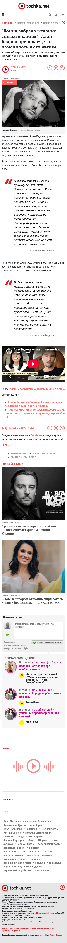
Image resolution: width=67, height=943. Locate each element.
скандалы (55, 862)
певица (35, 859)
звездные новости (14, 847)
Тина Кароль (35, 836)
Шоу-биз (43, 840)
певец (24, 859)
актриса (8, 844)
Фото (31, 840)
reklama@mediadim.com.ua (46, 913)
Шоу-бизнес (9, 82)
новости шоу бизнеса (39, 855)
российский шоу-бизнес (17, 862)
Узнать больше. (56, 935)
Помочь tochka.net (28, 22)
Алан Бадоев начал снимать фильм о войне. (37, 389)
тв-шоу (18, 866)
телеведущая (34, 866)
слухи (6, 866)
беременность (25, 844)
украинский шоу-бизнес (17, 870)
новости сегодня (13, 855)
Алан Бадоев (18, 453)
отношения (10, 859)
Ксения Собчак (12, 832)
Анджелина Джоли (14, 825)
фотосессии (42, 870)
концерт (34, 847)
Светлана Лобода (13, 836)
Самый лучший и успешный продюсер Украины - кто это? (40, 693)
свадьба (40, 862)
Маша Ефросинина (44, 453)
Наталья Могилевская (38, 832)
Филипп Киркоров (13, 840)
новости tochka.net (14, 851)
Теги (6, 811)
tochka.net (18, 67)
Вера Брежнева (12, 829)
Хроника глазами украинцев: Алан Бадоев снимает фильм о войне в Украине (29, 530)
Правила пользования (10, 928)
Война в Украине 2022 (23, 457)
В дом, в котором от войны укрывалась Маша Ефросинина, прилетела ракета (32, 601)
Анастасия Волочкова (38, 821)
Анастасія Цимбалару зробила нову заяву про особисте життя (40, 666)
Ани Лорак (36, 825)
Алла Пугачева (12, 821)
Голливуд (31, 829)
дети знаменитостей (50, 844)
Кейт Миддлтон (50, 829)
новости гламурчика (41, 851)
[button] (56, 14)
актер (55, 840)
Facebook (36, 435)
